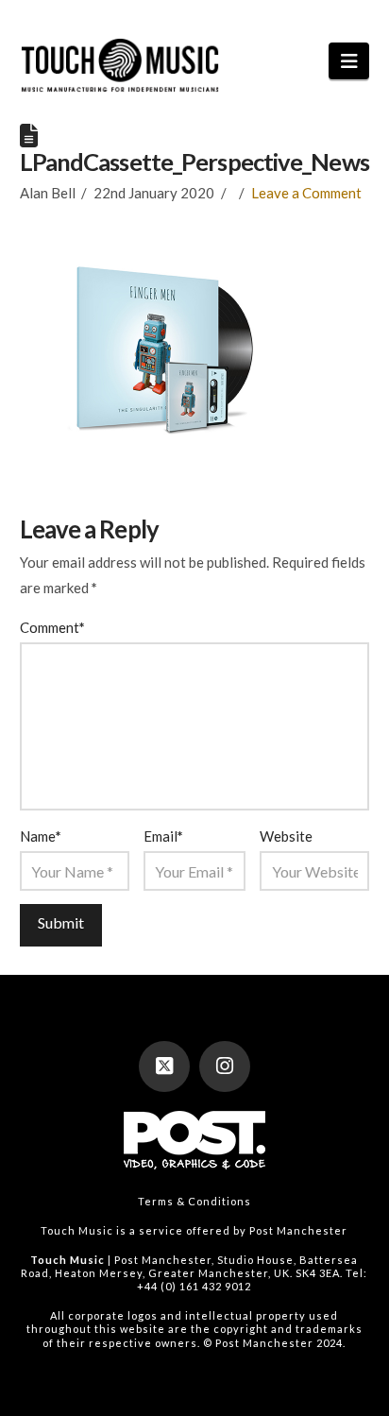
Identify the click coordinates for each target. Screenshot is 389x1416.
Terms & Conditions (194, 1201)
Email (163, 835)
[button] (349, 61)
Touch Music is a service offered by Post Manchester (194, 1230)
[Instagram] (224, 1066)
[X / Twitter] (164, 1066)
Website (286, 835)
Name (40, 835)
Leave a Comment (306, 192)
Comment (52, 627)
